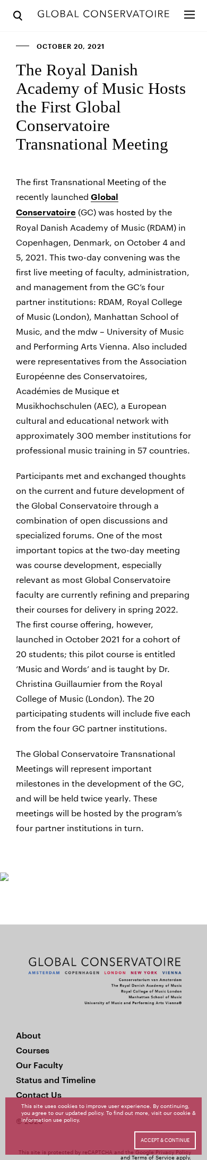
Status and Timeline (56, 1080)
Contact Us (39, 1094)
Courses (32, 1050)
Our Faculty (39, 1065)
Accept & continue (165, 1140)
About (28, 1035)
